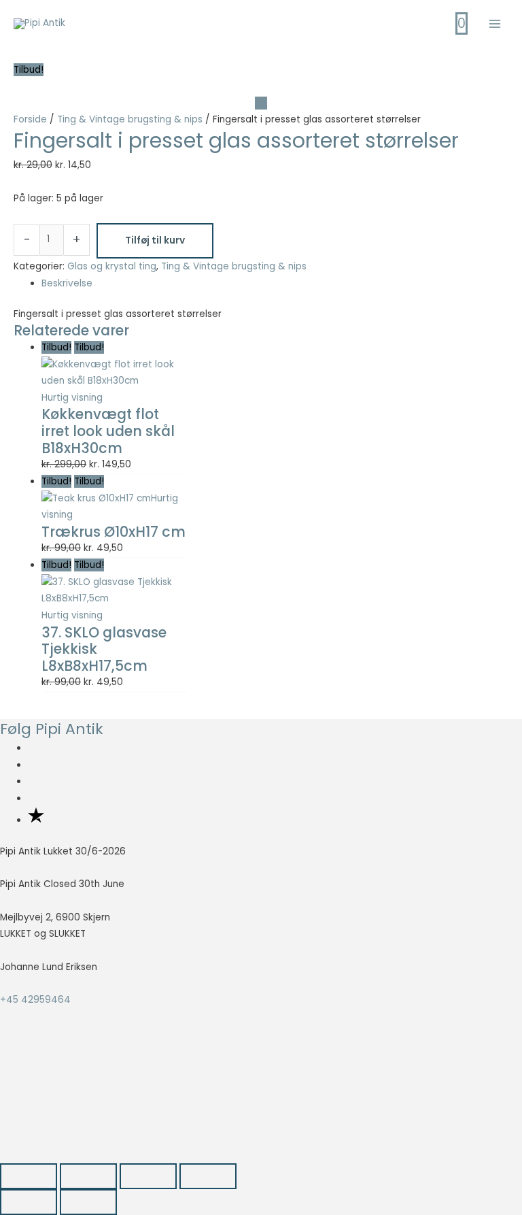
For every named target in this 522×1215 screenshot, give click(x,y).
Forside (30, 119)
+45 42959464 (35, 999)
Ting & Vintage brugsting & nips (130, 119)
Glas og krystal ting (111, 266)
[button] (56, 1101)
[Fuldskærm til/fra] (88, 1176)
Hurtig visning (72, 397)
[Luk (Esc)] (208, 1176)
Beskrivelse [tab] (66, 283)
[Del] (148, 1176)
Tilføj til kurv (155, 240)
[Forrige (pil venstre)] (28, 1202)
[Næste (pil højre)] (88, 1202)
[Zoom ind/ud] (28, 1176)
